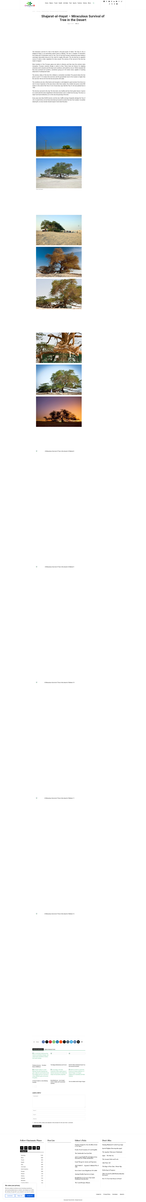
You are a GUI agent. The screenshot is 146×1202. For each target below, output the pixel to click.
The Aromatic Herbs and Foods (110, 1159)
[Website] (114, 4)
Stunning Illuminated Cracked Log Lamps (112, 1145)
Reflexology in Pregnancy (108, 1170)
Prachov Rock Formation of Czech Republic (86, 1150)
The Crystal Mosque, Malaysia (82, 1182)
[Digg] (78, 1041)
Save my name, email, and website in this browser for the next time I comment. (53, 1122)
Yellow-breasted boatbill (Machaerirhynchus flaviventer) (113, 1174)
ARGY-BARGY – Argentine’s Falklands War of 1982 (87, 1166)
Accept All (29, 1195)
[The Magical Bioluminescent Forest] (59, 1058)
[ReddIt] (60, 1041)
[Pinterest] (119, 1)
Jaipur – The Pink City (108, 1155)
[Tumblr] (67, 1041)
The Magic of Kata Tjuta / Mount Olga (112, 1166)
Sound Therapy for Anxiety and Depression (85, 1162)
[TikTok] (109, 4)
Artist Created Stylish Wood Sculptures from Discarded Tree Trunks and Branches (86, 1157)
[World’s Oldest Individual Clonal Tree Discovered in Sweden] (77, 1058)
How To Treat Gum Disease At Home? (112, 1178)
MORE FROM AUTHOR (50, 1049)
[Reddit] (121, 1)
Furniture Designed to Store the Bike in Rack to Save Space (86, 1145)
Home (33, 11)
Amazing (38, 11)
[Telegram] (71, 1041)
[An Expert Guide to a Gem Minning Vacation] (40, 1074)
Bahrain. (64, 53)
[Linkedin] (114, 1)
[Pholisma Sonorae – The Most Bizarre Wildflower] (40, 1058)
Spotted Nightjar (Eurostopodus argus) (112, 1148)
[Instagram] (111, 1)
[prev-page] (33, 1086)
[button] (93, 3)
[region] (19, 1191)
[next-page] (36, 1086)
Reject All (20, 1195)
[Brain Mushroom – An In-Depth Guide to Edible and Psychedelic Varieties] (59, 1074)
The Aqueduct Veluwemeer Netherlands (112, 1152)
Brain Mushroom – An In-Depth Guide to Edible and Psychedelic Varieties (58, 1082)
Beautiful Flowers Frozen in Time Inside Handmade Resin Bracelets (85, 1178)
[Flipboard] (109, 1)
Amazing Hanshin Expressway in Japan (84, 1174)
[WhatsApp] (53, 1041)
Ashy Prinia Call (106, 1163)
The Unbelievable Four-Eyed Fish (83, 1153)
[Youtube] (117, 4)
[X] (112, 4)
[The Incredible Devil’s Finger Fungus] (77, 1074)
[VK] (74, 1041)
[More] (81, 1041)
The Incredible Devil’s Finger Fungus (77, 1081)
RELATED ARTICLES (38, 1049)
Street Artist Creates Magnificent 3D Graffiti (86, 1170)
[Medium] (116, 1)
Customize (10, 1195)
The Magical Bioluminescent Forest (59, 1064)
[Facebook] (107, 1)
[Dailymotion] (104, 1)
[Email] (64, 1041)
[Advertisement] (58, 38)
